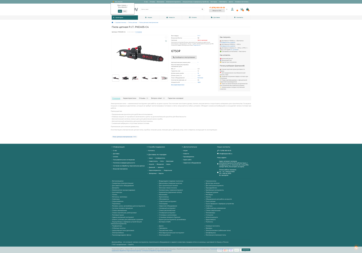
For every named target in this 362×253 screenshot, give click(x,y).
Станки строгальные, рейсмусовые (124, 213)
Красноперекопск (155, 170)
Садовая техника (120, 22)
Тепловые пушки (118, 215)
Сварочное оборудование (192, 163)
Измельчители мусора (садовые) (123, 190)
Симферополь (160, 158)
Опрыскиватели (117, 201)
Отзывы (152, 1)
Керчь (168, 164)
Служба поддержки (156, 147)
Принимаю (246, 249)
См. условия (234, 49)
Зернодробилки (211, 188)
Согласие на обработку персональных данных (157, 250)
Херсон (161, 173)
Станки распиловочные (167, 210)
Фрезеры (209, 228)
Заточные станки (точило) (168, 188)
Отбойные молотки (119, 228)
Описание (116, 98)
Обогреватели (164, 199)
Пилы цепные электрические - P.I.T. (125, 136)
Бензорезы (160, 1)
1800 (199, 82)
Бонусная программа (120, 169)
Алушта (151, 164)
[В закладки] (166, 37)
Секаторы (209, 206)
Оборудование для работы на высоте (219, 199)
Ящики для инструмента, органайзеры (172, 219)
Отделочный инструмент (167, 201)
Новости (172, 17)
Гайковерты (223, 1)
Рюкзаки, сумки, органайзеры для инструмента (128, 206)
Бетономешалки (117, 181)
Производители (188, 156)
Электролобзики (118, 233)
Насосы (208, 197)
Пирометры (116, 204)
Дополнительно (190, 147)
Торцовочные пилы (166, 230)
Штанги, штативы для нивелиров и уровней (127, 219)
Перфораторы (117, 226)
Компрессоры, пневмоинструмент (171, 190)
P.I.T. (199, 35)
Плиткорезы (163, 204)
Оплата (194, 17)
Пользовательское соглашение (124, 159)
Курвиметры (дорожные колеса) (170, 192)
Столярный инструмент (167, 213)
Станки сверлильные (213, 210)
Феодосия (160, 164)
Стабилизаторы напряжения (216, 208)
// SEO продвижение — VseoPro (123, 244)
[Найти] (202, 9)
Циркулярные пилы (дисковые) (123, 230)
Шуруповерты (211, 219)
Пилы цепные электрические (148, 22)
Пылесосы (209, 222)
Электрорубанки (165, 235)
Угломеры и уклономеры (168, 215)
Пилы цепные (132, 22)
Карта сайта (187, 159)
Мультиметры (164, 197)
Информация (119, 147)
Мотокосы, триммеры (119, 197)
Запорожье (153, 173)
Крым (151, 158)
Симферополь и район (227, 42)
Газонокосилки (211, 181)
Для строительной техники (168, 185)
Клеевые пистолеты (241, 1)
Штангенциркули (212, 217)
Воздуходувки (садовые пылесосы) (171, 181)
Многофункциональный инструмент (171, 233)
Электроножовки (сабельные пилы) (218, 230)
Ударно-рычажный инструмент (123, 217)
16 (198, 73)
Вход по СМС (217, 10)
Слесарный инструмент (167, 208)
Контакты (240, 17)
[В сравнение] (166, 41)
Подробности (197, 45)
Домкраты (115, 188)
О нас (146, 1)
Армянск (161, 167)
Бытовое (200, 77)
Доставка (216, 17)
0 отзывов (138, 32)
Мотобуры (209, 194)
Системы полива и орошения (122, 208)
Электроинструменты (173, 1)
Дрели (231, 1)
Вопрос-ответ (157, 98)
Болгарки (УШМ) (165, 222)
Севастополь (153, 161)
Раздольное (168, 170)
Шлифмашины (211, 233)
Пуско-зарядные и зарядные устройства (220, 204)
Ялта (162, 161)
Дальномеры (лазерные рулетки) (170, 183)
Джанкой (152, 167)
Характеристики (129, 98)
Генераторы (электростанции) (122, 183)
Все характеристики (177, 84)
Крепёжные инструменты (215, 190)
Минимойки (163, 194)
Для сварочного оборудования (123, 185)
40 (198, 75)
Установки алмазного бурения (169, 217)
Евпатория (169, 161)
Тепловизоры (210, 213)
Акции (150, 17)
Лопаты (114, 194)
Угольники (209, 215)
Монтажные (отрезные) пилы (216, 235)
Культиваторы (117, 192)
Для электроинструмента (214, 185)
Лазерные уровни (212, 192)
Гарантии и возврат (175, 98)
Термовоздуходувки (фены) (121, 235)
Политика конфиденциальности (124, 163)
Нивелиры (116, 199)
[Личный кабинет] (232, 9)
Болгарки (214, 1)
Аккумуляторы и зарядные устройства (196, 1)
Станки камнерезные (119, 210)
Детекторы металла (212, 183)
